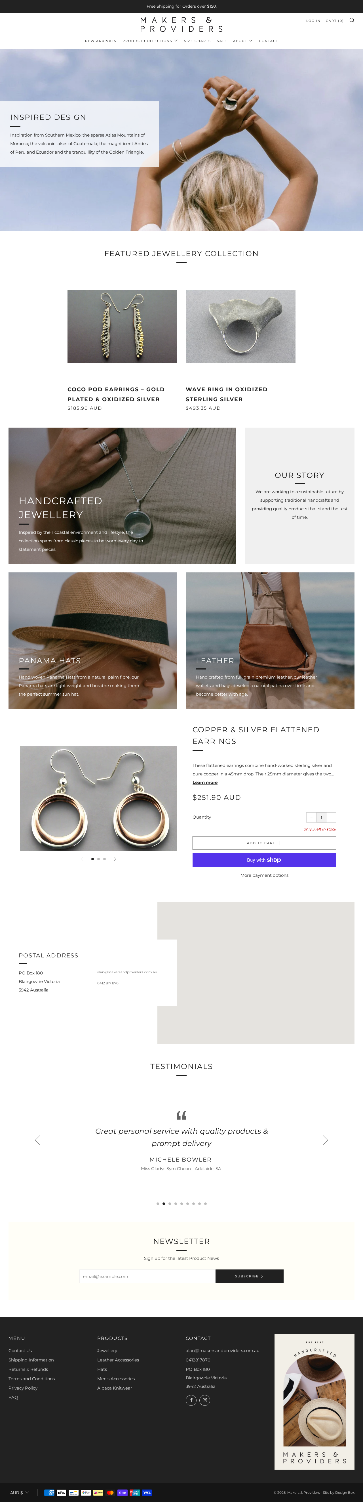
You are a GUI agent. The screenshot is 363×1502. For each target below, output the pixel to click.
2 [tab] (98, 859)
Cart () (335, 21)
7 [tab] (193, 1203)
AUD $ (16, 1492)
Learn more (205, 782)
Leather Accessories (118, 1360)
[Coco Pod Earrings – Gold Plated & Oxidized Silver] (122, 327)
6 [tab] (187, 1203)
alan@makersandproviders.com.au (222, 1350)
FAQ (13, 1397)
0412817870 (198, 1360)
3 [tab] (104, 859)
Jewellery (107, 1350)
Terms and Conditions (32, 1378)
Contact (268, 41)
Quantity (202, 817)
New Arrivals (101, 41)
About (240, 41)
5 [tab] (181, 1203)
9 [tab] (205, 1203)
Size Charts (197, 41)
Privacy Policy (23, 1388)
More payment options (264, 875)
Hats (102, 1369)
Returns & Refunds (28, 1369)
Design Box (344, 1492)
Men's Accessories (116, 1378)
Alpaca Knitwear (114, 1388)
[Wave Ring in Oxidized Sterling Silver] (241, 327)
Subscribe (247, 1276)
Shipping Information (31, 1360)
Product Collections (147, 41)
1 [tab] (92, 859)
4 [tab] (175, 1203)
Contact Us (20, 1350)
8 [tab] (199, 1203)
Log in (313, 21)
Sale (222, 41)
